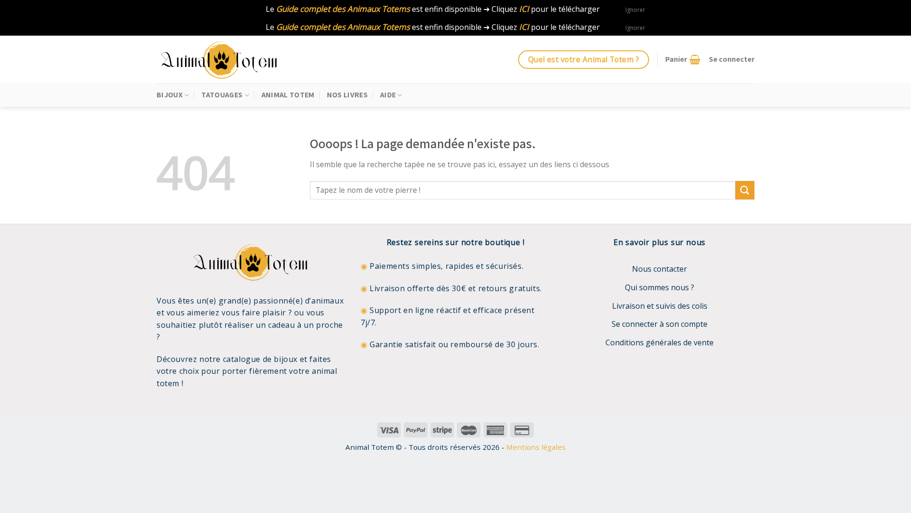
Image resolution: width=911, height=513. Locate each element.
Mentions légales (536, 447)
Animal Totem (288, 95)
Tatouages (221, 95)
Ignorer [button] (635, 10)
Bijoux (170, 95)
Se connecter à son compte (659, 324)
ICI (524, 8)
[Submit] (744, 190)
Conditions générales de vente (659, 342)
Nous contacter (659, 269)
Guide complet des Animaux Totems (343, 8)
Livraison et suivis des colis (659, 306)
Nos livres (347, 95)
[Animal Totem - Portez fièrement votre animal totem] (228, 59)
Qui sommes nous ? (659, 287)
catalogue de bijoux (260, 359)
